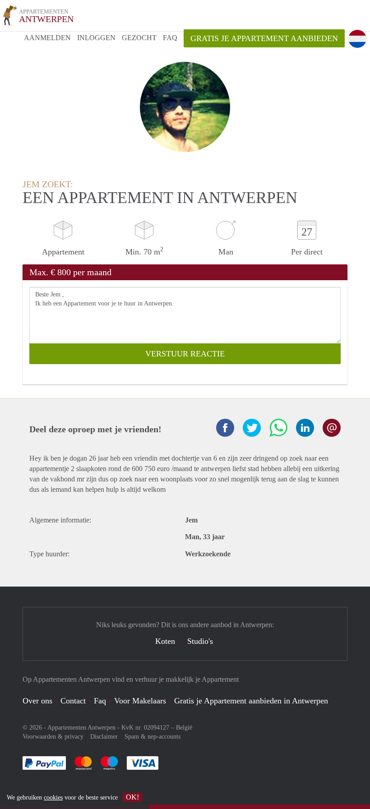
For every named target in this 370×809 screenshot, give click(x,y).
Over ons (37, 700)
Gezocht (139, 38)
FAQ (170, 38)
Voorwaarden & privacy (53, 736)
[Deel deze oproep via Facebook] (225, 428)
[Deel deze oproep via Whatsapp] (278, 428)
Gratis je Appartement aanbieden (264, 38)
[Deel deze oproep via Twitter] (252, 428)
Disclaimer (104, 736)
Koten (165, 641)
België (184, 727)
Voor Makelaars (140, 700)
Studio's (200, 641)
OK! (132, 797)
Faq (100, 700)
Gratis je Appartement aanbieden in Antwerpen (251, 700)
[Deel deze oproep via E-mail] (332, 428)
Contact (73, 700)
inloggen (96, 38)
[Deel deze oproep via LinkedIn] (305, 428)
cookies (53, 797)
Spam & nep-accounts (152, 736)
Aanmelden (47, 38)
